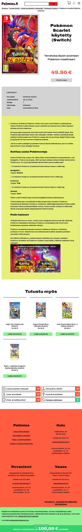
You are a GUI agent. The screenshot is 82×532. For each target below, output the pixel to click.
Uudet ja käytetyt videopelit (32, 8)
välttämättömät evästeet (28, 516)
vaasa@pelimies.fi (60, 483)
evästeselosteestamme (19, 520)
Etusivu (5, 8)
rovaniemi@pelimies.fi (21, 483)
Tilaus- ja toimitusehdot (21, 440)
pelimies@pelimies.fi (60, 442)
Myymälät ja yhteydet (21, 436)
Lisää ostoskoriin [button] (15, 334)
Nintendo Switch (51, 8)
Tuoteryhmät (14, 8)
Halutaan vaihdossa (54, 400)
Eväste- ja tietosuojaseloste (21, 444)
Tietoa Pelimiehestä (21, 432)
